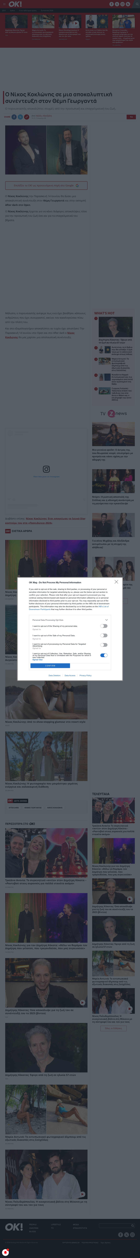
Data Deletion (54, 675)
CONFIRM (50, 666)
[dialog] (70, 629)
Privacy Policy (85, 675)
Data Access (70, 675)
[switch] (103, 626)
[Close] (117, 582)
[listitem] (70, 620)
